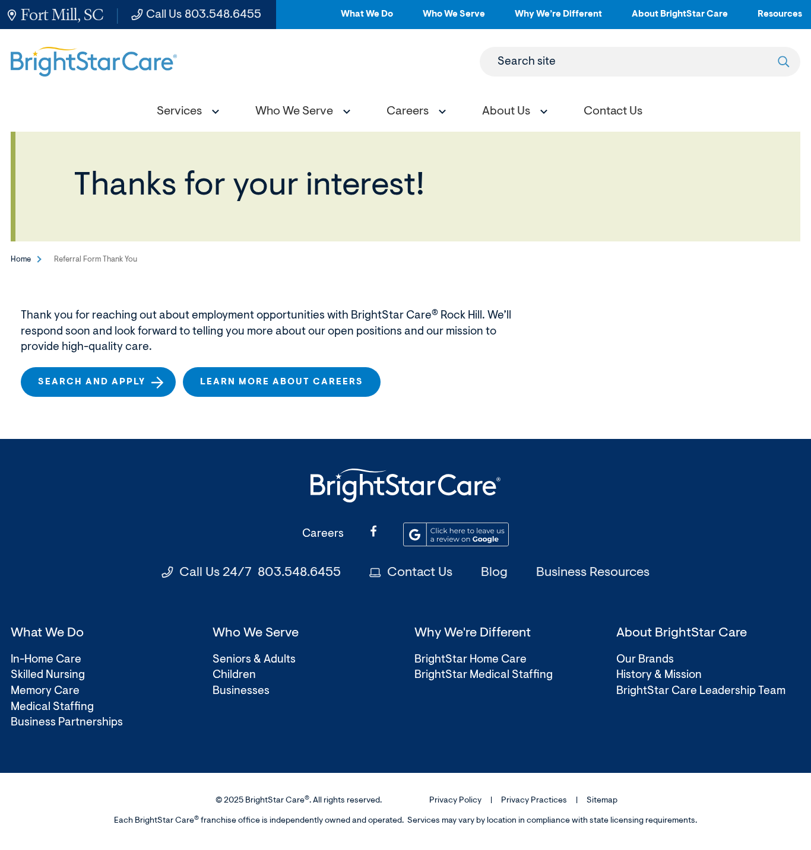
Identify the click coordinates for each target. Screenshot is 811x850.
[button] (185, 113)
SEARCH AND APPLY (96, 387)
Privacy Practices (534, 801)
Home (21, 259)
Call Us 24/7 (260, 573)
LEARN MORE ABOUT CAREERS (281, 382)
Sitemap (602, 801)
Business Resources (593, 573)
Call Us (203, 15)
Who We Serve (454, 19)
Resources (780, 19)
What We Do (367, 19)
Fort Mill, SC (62, 14)
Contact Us (419, 573)
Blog (494, 573)
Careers (323, 534)
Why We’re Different (558, 19)
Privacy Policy (455, 801)
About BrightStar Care (680, 19)
